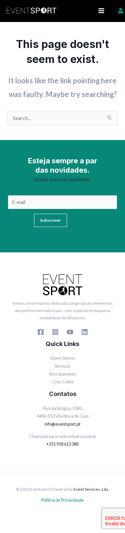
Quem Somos (62, 358)
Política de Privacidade (62, 500)
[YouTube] (70, 332)
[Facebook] (40, 332)
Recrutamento (62, 374)
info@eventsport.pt (62, 424)
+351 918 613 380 (62, 444)
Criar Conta (62, 381)
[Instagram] (55, 332)
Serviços (62, 366)
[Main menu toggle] (101, 11)
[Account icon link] (121, 11)
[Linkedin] (84, 332)
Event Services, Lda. (91, 489)
